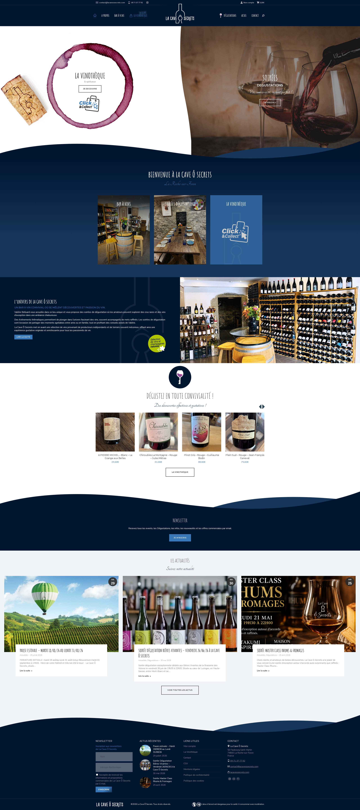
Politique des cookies (194, 780)
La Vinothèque (191, 752)
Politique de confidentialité (196, 775)
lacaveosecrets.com (239, 772)
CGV (186, 763)
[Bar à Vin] (124, 229)
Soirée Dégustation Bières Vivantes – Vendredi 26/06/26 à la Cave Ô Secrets (164, 765)
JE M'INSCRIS (180, 538)
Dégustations (152, 660)
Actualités (24, 655)
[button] (131, 448)
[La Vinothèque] (236, 229)
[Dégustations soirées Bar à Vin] (180, 229)
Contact (187, 757)
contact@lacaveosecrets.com (112, 3)
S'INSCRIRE (103, 789)
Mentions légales (192, 769)
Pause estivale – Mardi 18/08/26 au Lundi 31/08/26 (51, 650)
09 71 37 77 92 (137, 3)
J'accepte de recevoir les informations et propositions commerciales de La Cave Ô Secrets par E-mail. (113, 779)
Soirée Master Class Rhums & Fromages (280, 650)
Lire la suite (25, 671)
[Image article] (145, 750)
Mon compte (248, 3)
